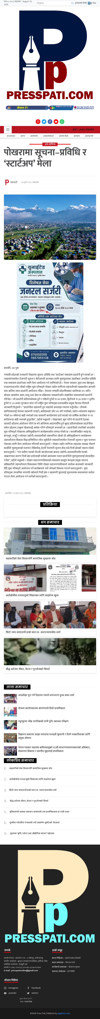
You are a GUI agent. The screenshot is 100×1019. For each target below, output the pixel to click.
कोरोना (35, 136)
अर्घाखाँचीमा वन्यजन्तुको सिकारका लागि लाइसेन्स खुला (32, 595)
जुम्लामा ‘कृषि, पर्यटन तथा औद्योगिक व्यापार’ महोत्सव (32, 833)
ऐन (23, 136)
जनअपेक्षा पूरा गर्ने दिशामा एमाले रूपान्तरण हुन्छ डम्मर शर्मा (46, 695)
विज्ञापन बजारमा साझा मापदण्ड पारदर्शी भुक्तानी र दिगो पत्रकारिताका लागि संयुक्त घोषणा (54, 736)
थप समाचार (50, 522)
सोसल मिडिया (11, 980)
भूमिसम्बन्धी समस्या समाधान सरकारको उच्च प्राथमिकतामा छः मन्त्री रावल (39, 812)
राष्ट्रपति (90, 136)
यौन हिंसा (64, 136)
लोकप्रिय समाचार (20, 760)
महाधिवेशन (49, 136)
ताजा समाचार (17, 687)
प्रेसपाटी (13, 182)
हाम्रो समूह (57, 950)
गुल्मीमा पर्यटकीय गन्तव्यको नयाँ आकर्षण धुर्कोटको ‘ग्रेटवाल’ (34, 822)
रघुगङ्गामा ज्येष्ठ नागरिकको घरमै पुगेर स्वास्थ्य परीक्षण (43, 721)
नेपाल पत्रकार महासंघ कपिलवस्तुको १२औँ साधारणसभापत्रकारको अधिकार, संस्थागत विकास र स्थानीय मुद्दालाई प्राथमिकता (54, 749)
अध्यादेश (12, 136)
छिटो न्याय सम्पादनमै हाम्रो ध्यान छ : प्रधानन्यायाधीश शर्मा (33, 632)
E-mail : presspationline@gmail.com (21, 970)
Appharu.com (63, 1013)
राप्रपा (77, 136)
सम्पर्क (7, 950)
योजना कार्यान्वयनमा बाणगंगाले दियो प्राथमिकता (41, 708)
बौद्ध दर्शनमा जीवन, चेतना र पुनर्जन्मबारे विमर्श (28, 669)
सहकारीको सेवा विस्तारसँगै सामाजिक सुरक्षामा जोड (30, 558)
